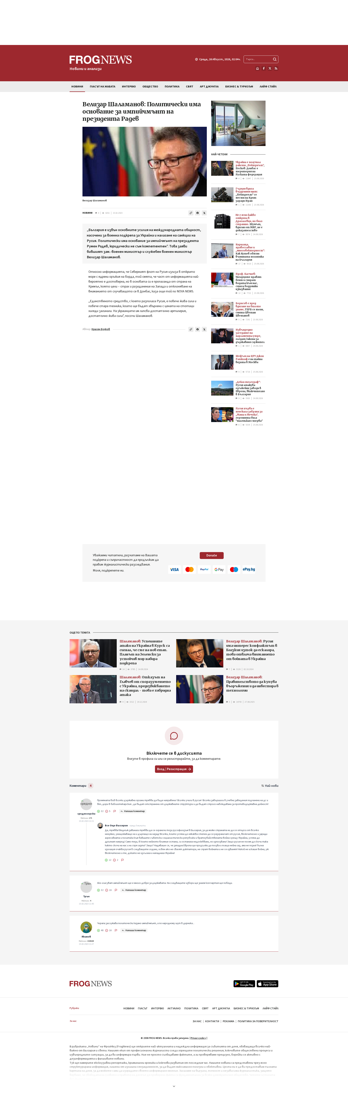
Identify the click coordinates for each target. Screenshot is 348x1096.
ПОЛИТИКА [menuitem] (172, 87)
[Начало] (257, 68)
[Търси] (275, 59)
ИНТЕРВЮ (157, 1008)
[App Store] (267, 983)
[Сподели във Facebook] (197, 212)
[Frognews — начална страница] (91, 983)
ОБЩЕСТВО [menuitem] (150, 87)
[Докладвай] (114, 811)
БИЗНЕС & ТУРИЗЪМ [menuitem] (239, 87)
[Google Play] (244, 983)
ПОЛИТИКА (191, 1008)
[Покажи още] (174, 1086)
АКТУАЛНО (174, 1008)
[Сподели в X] (204, 212)
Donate (211, 555)
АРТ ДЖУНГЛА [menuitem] (209, 87)
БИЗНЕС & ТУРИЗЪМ (246, 1008)
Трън (86, 896)
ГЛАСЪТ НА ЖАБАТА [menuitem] (102, 87)
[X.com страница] (270, 68)
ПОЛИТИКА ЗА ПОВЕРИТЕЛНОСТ (258, 1021)
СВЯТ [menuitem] (189, 87)
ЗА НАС (197, 1021)
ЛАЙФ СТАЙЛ (270, 1008)
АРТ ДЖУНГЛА (221, 1008)
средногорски (86, 814)
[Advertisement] (174, 22)
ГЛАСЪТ (143, 1008)
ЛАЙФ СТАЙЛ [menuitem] (268, 87)
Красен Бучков (101, 329)
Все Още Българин (116, 825)
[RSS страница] (276, 68)
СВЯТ (205, 1008)
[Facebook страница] (263, 68)
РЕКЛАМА (228, 1021)
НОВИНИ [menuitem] (77, 87)
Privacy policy (198, 1038)
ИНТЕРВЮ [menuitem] (129, 87)
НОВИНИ (87, 213)
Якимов (86, 937)
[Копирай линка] (190, 212)
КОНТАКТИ (212, 1021)
